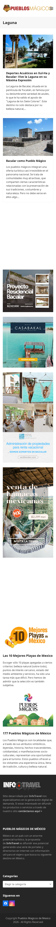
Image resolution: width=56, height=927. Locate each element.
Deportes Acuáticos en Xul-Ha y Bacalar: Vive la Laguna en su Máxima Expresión (28, 76)
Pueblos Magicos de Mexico (34, 918)
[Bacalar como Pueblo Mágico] (28, 136)
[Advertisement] (28, 236)
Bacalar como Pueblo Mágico (26, 161)
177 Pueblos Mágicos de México (27, 733)
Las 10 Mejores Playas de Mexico (28, 655)
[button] (51, 8)
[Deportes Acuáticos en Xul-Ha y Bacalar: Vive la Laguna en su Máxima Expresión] (28, 51)
